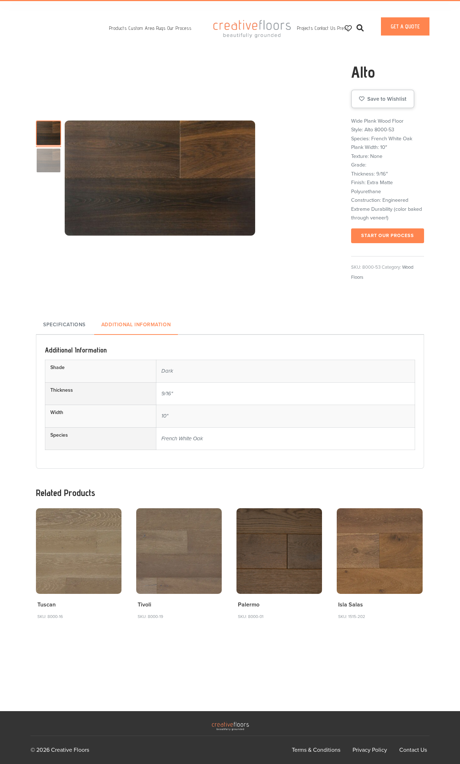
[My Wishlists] (348, 28)
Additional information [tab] (136, 325)
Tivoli (144, 604)
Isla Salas (350, 604)
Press (343, 28)
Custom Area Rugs (147, 28)
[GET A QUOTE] (405, 33)
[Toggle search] (360, 28)
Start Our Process (387, 235)
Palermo (248, 604)
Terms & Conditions (316, 750)
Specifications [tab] (64, 325)
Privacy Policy (370, 750)
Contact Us (325, 28)
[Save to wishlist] (112, 518)
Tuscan (46, 604)
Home (252, 29)
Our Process (179, 28)
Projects (305, 28)
